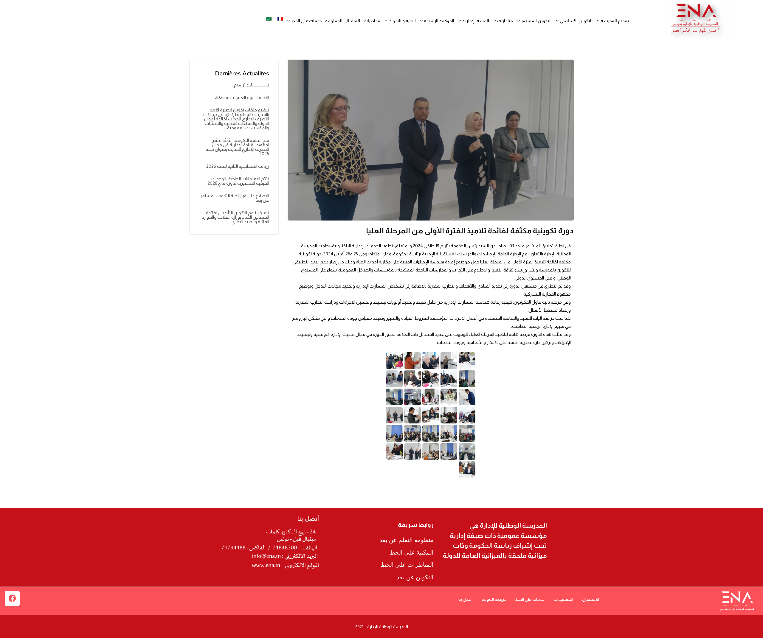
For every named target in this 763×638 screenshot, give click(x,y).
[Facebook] (12, 598)
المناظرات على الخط (407, 564)
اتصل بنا (465, 599)
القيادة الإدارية (475, 20)
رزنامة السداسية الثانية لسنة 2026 (237, 166)
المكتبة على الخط (412, 552)
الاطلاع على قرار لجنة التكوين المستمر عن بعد (234, 197)
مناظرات (504, 20)
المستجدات (563, 599)
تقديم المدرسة (614, 20)
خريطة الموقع (493, 599)
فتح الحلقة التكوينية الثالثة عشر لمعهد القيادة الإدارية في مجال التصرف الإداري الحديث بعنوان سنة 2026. (237, 147)
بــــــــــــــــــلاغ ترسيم (251, 85)
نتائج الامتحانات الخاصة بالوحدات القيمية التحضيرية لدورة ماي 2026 (238, 180)
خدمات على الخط (530, 599)
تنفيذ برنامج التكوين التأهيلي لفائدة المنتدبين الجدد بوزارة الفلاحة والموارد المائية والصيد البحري (235, 217)
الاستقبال (590, 599)
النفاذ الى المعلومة (342, 20)
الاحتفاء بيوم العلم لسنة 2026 (242, 97)
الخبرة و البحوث (401, 20)
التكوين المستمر (536, 20)
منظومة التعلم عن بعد (406, 540)
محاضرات (372, 20)
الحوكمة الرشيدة (438, 20)
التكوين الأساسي (576, 20)
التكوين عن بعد (415, 577)
